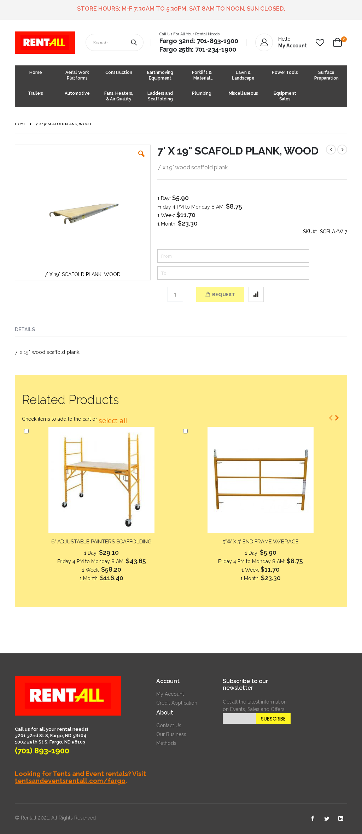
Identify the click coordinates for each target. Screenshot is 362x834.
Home (20, 124)
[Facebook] (312, 818)
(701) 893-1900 (42, 750)
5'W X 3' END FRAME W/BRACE (260, 541)
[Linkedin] (340, 818)
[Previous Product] (331, 149)
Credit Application (176, 703)
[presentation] (30, 328)
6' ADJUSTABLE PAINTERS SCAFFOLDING (101, 541)
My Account (170, 694)
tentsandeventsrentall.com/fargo (70, 781)
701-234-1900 (215, 49)
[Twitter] (326, 818)
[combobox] (115, 42)
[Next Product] (342, 149)
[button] (320, 43)
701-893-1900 (217, 41)
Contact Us (168, 725)
